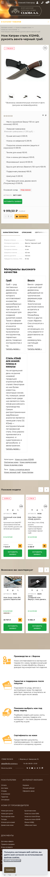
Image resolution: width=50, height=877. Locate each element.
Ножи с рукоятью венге (19, 469)
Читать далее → (13, 349)
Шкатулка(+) (14, 176)
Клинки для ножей (8, 822)
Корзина (26, 785)
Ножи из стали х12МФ (32, 819)
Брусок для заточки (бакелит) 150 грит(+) (26, 167)
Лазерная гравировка (15, 129)
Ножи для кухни (7, 813)
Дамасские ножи (7, 825)
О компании (5, 794)
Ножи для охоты (7, 811)
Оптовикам (5, 800)
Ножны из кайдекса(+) (19, 141)
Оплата (4, 785)
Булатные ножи (30, 811)
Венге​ (31, 280)
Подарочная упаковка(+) (18, 171)
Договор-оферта (7, 841)
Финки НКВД (29, 822)
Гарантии (4, 797)
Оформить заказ (28, 791)
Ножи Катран (27, 472)
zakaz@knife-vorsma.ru (9, 763)
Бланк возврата (7, 847)
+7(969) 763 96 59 (7, 759)
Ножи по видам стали (23, 27)
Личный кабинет (29, 788)
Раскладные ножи (7, 816)
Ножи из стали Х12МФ (9, 29)
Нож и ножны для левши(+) (20, 157)
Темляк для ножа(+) (16, 152)
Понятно (10, 870)
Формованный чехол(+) (19, 162)
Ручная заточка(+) (16, 136)
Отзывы (4, 791)
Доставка (4, 788)
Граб (9, 280)
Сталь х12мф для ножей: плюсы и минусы (13, 362)
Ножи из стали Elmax (32, 816)
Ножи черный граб (12, 472)
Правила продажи (8, 844)
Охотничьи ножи (11, 462)
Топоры (4, 819)
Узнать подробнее (12, 860)
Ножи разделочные (28, 462)
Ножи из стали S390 (32, 813)
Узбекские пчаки (31, 825)
